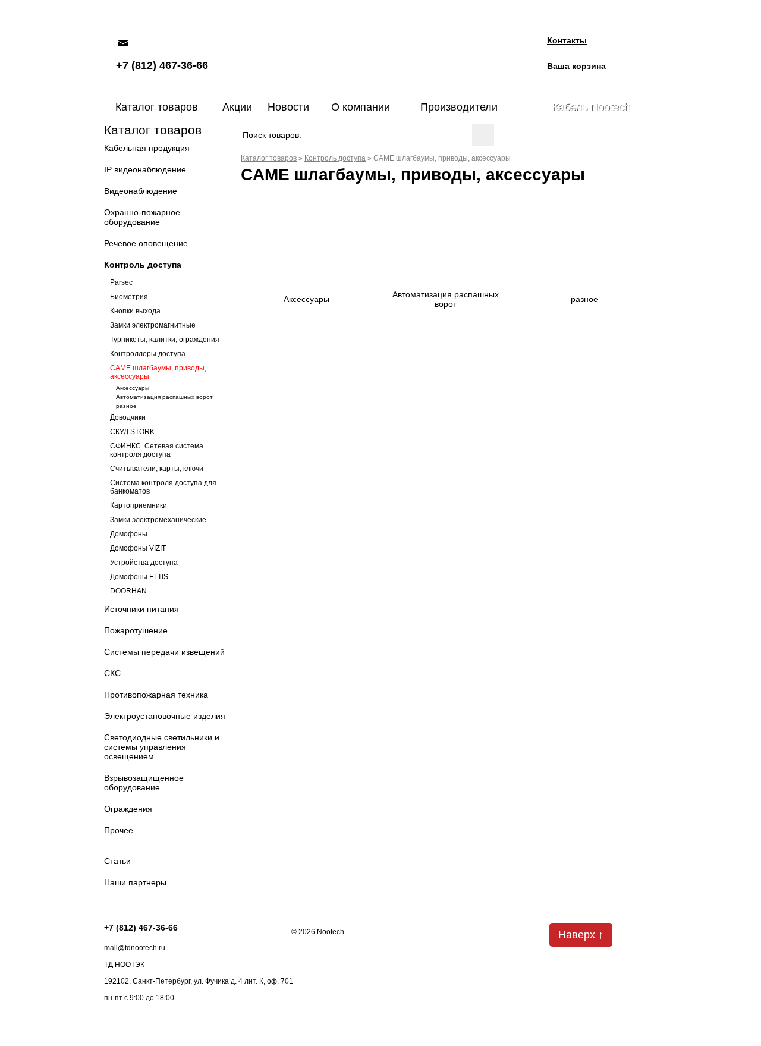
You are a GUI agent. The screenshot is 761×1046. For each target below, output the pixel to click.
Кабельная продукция (147, 148)
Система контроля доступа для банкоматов (163, 487)
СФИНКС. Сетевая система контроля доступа (156, 450)
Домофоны (128, 534)
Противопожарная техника (156, 694)
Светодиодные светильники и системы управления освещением (161, 747)
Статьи (117, 861)
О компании (360, 107)
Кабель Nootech (591, 107)
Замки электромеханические (158, 520)
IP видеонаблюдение (145, 169)
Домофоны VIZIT (138, 548)
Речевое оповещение (146, 243)
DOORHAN (128, 591)
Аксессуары (132, 388)
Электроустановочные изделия (164, 716)
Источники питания (141, 609)
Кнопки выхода (135, 311)
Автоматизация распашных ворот (164, 397)
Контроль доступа (142, 264)
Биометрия (129, 297)
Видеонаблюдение (140, 191)
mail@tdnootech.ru (134, 948)
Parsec (121, 282)
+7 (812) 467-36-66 (162, 65)
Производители (459, 107)
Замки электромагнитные (153, 325)
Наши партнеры (135, 882)
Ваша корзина (576, 66)
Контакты (567, 40)
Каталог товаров (156, 107)
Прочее (118, 830)
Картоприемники (138, 505)
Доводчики (128, 417)
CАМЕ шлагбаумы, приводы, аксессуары (158, 372)
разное (126, 406)
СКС (112, 673)
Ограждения (128, 808)
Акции (237, 107)
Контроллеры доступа (147, 354)
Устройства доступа (144, 562)
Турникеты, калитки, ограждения (164, 339)
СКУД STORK (132, 432)
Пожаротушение (136, 630)
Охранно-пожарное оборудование (142, 217)
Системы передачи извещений (164, 652)
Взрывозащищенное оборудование (144, 782)
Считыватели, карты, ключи (156, 468)
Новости (288, 107)
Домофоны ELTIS (139, 577)
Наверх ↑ (580, 935)
